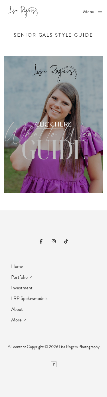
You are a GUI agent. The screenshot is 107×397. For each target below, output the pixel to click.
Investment (22, 287)
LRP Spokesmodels (29, 298)
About (17, 309)
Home (17, 266)
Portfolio (19, 277)
